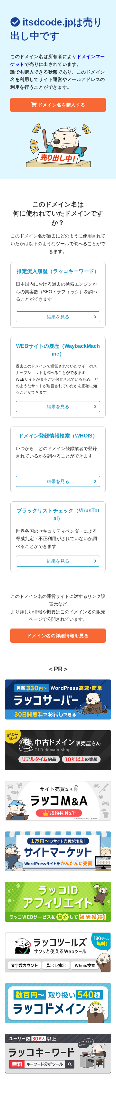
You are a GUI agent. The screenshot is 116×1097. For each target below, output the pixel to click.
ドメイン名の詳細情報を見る (58, 635)
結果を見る (58, 316)
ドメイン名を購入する (61, 104)
